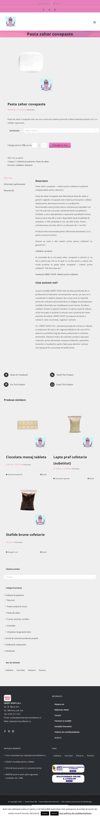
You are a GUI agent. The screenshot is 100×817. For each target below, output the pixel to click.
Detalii (44, 474)
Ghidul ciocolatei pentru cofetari (19, 761)
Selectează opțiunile (15, 474)
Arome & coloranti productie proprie (21, 638)
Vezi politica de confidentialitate (75, 813)
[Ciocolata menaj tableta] (26, 429)
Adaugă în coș (60, 145)
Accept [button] (45, 813)
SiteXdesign (87, 801)
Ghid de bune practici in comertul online (23, 768)
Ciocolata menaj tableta (26, 457)
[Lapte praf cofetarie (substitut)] (73, 429)
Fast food (21, 670)
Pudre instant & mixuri (17, 606)
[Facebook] (5, 731)
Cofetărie (20, 165)
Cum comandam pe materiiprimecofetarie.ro (25, 755)
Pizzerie (42, 670)
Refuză (54, 813)
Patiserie (28, 165)
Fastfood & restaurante (15, 644)
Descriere (8, 177)
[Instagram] (13, 731)
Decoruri (11, 600)
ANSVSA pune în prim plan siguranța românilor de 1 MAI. (21, 776)
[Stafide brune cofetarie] (26, 507)
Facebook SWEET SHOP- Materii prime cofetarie (56, 274)
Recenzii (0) (9, 190)
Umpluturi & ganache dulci (19, 632)
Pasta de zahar (42, 161)
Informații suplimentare (14, 184)
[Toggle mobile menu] (94, 22)
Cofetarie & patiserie (26, 161)
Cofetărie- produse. (44, 251)
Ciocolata (11, 625)
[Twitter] (9, 731)
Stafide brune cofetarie (25, 534)
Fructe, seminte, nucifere (18, 619)
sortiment (14, 130)
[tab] (16, 178)
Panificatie (10, 651)
